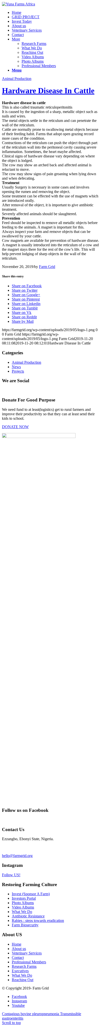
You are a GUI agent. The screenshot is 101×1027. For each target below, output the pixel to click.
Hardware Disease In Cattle (48, 90)
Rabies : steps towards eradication (38, 920)
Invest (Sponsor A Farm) (31, 894)
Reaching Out (32, 52)
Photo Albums (33, 61)
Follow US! (11, 875)
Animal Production (16, 78)
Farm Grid (47, 267)
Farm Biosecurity (25, 925)
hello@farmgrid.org (17, 856)
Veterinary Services (27, 953)
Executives (20, 971)
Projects (18, 371)
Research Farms (34, 43)
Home (16, 944)
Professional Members (39, 66)
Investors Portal (24, 898)
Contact (18, 957)
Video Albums (33, 57)
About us (19, 949)
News (16, 367)
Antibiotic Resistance (28, 916)
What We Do (32, 48)
